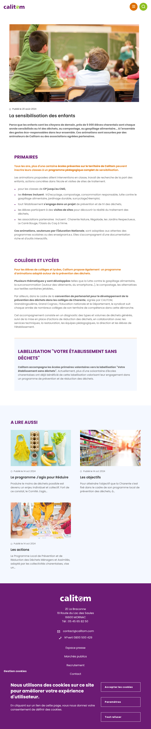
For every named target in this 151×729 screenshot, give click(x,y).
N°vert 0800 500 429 (78, 638)
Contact (75, 674)
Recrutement (75, 665)
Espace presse (75, 648)
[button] (143, 7)
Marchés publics (75, 656)
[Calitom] (76, 598)
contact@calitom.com (78, 631)
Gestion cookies (15, 671)
